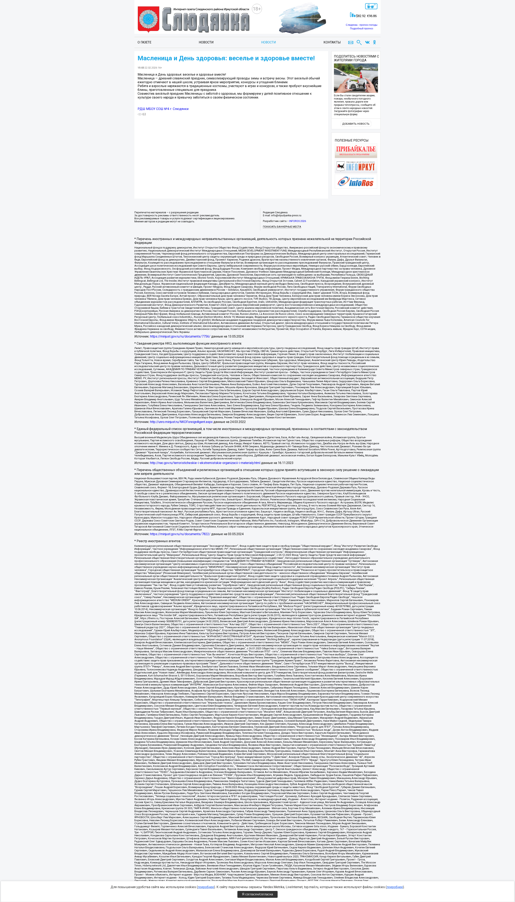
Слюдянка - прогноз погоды (361, 25)
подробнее (206, 887)
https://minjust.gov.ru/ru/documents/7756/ (180, 336)
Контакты (332, 42)
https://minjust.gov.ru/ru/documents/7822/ (180, 534)
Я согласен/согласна (257, 894)
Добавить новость (356, 123)
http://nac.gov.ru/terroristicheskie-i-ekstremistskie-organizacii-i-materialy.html (205, 463)
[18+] (195, 20)
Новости (206, 42)
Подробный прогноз (361, 28)
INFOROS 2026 (297, 221)
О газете (144, 42)
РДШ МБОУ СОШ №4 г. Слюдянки (163, 109)
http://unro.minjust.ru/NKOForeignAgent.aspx (181, 422)
